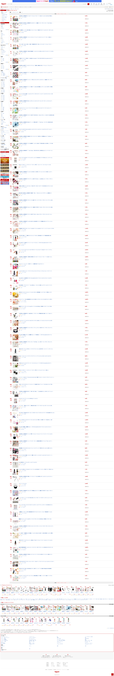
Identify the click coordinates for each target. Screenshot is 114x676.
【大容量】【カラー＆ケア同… (27, 611)
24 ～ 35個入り (3, 73)
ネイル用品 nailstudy (22, 422)
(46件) (27, 625)
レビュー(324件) (24, 477)
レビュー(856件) (24, 59)
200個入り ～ (3, 72)
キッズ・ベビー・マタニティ (61, 599)
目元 (1, 35)
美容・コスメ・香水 (4, 12)
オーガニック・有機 (4, 147)
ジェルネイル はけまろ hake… (36, 592)
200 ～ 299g (2, 97)
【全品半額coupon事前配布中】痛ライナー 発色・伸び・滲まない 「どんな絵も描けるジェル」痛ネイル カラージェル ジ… (36, 391)
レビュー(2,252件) (24, 513)
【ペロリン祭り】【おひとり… (40, 593)
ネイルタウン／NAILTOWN (22, 507)
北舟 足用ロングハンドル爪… (68, 592)
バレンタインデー (3, 122)
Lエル (20, 351)
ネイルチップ (3, 19)
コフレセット (3, 138)
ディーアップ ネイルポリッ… (8, 623)
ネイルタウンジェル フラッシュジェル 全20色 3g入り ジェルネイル (28, 398)
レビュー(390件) (24, 392)
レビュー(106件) (24, 463)
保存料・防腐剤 (3, 144)
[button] (94, 4)
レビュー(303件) (24, 222)
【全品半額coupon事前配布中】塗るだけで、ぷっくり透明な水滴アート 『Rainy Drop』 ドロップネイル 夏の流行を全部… (36, 122)
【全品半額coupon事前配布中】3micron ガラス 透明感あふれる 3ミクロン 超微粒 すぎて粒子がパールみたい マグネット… (36, 490)
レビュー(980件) (24, 45)
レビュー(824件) (24, 286)
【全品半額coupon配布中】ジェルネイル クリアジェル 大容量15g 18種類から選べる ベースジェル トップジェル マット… (36, 65)
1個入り (2, 71)
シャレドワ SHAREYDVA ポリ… (4, 623)
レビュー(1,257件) (24, 293)
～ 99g (2, 94)
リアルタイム (14, 12)
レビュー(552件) (24, 102)
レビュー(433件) (24, 562)
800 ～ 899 (2, 68)
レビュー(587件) (24, 364)
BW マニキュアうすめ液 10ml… (68, 623)
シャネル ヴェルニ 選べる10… (64, 592)
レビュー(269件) (24, 435)
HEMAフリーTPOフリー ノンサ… (73, 592)
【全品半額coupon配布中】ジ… (31, 611)
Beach (20, 358)
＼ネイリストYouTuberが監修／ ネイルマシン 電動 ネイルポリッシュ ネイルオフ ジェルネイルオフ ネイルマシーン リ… (36, 455)
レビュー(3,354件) (24, 534)
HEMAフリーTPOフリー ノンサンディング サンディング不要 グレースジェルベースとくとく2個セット (34, 370)
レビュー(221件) (24, 385)
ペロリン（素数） (3, 134)
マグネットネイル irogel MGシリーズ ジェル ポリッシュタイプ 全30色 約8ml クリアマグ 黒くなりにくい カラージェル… (36, 157)
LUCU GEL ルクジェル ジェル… (18, 592)
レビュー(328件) (24, 229)
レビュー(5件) (23, 314)
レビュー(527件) (24, 130)
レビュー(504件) (24, 399)
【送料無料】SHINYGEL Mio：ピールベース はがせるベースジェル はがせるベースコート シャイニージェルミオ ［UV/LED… (36, 228)
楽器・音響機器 (33, 599)
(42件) (4, 625)
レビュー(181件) (24, 307)
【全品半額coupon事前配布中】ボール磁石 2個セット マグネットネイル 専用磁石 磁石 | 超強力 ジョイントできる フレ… (36, 313)
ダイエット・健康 (5, 599)
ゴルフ (67, 599)
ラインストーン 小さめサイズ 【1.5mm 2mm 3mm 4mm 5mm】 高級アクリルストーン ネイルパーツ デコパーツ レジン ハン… (36, 377)
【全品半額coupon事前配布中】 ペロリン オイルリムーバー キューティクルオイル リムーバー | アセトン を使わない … (35, 37)
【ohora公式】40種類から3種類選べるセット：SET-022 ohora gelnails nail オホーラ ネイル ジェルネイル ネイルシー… (35, 426)
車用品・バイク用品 (48, 599)
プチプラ (21, 188)
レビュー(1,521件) (24, 456)
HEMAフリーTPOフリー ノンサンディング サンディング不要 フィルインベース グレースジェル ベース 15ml (35, 164)
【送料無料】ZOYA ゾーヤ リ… (13, 623)
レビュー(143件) (24, 527)
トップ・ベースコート (5, 16)
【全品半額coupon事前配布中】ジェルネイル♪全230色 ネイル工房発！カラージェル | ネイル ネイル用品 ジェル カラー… (36, 171)
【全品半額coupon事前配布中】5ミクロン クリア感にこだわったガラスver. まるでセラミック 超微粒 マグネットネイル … (36, 79)
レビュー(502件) (24, 428)
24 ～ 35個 (2, 108)
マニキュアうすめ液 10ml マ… (31, 623)
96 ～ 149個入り (3, 74)
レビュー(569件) (24, 357)
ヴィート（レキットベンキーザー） (5, 133)
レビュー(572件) (24, 272)
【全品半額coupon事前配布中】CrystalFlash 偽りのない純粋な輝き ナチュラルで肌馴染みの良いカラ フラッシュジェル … (36, 221)
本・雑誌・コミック (70, 599)
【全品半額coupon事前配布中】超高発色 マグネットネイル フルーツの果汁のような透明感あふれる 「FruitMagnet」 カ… (36, 136)
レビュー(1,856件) (24, 548)
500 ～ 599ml (3, 84)
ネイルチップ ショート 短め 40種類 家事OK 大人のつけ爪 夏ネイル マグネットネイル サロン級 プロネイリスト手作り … (36, 299)
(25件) (23, 625)
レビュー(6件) (23, 180)
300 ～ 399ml (3, 86)
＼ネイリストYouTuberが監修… (50, 611)
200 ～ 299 (2, 67)
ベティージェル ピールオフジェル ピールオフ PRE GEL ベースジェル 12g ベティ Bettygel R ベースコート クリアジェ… (35, 249)
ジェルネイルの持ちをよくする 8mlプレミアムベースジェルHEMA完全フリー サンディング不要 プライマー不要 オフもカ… (36, 469)
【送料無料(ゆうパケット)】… (64, 623)
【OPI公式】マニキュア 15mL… (55, 592)
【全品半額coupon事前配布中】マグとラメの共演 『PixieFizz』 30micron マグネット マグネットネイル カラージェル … (35, 214)
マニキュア (3, 15)
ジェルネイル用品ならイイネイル (23, 450)
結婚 (1, 124)
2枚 (1, 61)
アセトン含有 (3, 141)
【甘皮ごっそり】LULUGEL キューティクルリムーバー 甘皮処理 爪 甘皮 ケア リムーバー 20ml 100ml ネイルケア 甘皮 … (36, 384)
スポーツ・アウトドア (18, 599)
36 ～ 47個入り (3, 75)
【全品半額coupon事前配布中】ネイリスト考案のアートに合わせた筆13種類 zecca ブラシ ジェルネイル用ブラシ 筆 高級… (36, 86)
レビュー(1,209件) (24, 137)
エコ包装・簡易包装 (4, 127)
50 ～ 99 (2, 65)
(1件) (41, 625)
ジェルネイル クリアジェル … (50, 592)
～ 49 (2, 64)
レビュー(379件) (24, 265)
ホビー (36, 599)
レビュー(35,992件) (24, 187)
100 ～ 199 (2, 66)
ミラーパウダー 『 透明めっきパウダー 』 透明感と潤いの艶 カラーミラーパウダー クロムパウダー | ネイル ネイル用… (35, 405)
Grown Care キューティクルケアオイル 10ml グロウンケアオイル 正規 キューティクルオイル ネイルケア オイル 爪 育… (36, 320)
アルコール (2, 145)
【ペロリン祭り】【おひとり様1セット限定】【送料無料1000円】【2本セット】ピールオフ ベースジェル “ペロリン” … (35, 44)
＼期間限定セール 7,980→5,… (82, 592)
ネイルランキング (13, 10)
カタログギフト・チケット (84, 599)
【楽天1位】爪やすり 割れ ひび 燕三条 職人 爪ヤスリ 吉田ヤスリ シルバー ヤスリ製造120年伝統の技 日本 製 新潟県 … (35, 568)
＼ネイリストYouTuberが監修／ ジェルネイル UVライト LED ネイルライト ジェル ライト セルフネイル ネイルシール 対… (36, 93)
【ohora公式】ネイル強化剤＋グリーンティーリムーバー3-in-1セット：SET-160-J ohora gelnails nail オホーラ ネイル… (35, 242)
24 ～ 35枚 (2, 58)
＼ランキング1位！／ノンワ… (59, 592)
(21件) (13, 625)
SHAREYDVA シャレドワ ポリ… (18, 623)
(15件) (9, 625)
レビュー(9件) (23, 215)
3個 (1, 106)
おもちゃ (29, 599)
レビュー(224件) (24, 350)
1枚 (1, 57)
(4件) (32, 625)
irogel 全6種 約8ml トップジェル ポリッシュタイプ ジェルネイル (28, 462)
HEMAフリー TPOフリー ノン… (45, 592)
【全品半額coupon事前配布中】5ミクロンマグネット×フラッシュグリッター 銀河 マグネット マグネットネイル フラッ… (36, 327)
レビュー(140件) (24, 208)
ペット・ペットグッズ (54, 599)
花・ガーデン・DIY (24, 599)
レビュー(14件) (24, 116)
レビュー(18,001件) (24, 378)
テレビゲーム (39, 599)
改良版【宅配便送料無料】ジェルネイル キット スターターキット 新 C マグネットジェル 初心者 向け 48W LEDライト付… (36, 547)
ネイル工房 (21, 18)
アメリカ (2, 28)
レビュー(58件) (24, 520)
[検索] (88, 4)
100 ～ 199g (2, 95)
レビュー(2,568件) (24, 24)
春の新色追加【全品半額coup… (31, 592)
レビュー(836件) (24, 371)
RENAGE (21, 96)
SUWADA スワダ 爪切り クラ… (22, 592)
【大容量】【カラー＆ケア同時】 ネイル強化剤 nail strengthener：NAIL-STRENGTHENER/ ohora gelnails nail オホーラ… (36, 58)
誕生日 (2, 120)
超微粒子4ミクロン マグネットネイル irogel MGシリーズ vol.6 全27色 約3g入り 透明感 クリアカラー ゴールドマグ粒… (35, 306)
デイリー (18, 12)
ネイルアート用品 (4, 17)
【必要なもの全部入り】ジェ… (77, 592)
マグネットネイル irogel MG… (86, 611)
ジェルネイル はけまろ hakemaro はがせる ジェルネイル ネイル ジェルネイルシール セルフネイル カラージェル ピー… (35, 129)
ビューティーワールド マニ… (40, 623)
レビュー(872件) (24, 541)
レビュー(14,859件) (24, 31)
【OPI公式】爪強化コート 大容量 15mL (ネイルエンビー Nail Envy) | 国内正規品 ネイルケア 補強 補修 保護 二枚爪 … (35, 235)
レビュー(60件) (24, 442)
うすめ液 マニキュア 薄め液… (27, 623)
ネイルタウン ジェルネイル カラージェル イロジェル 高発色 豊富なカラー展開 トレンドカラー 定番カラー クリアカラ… (36, 575)
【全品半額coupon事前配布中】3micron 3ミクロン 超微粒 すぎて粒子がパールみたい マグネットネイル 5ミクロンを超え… (36, 207)
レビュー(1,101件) (24, 555)
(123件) (18, 625)
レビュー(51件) (24, 194)
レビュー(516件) (24, 201)
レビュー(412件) (24, 300)
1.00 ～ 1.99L (3, 85)
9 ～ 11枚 (2, 59)
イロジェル (2, 54)
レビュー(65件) (24, 279)
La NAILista (21, 514)
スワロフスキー (3, 52)
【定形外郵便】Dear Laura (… (59, 623)
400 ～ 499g (2, 96)
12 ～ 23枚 (2, 60)
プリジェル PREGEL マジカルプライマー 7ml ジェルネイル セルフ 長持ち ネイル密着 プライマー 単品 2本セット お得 (35, 419)
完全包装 (2, 128)
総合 (2, 11)
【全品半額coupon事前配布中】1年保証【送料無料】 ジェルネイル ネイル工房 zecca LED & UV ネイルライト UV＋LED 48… (36, 51)
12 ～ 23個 (2, 107)
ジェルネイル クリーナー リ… (59, 611)
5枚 (1, 114)
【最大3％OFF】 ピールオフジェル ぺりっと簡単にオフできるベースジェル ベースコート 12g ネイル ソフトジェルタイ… (36, 540)
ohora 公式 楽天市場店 (22, 280)
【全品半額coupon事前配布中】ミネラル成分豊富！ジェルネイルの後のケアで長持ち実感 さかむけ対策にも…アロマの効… (36, 143)
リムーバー (3, 18)
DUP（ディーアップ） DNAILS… (50, 623)
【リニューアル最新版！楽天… (8, 592)
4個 (1, 105)
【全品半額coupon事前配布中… (4, 592)
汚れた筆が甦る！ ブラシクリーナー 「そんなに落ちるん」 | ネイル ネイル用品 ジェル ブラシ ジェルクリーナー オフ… (35, 285)
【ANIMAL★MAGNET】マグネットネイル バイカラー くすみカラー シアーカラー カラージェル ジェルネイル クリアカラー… (37, 561)
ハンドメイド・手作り (4, 78)
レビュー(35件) (24, 123)
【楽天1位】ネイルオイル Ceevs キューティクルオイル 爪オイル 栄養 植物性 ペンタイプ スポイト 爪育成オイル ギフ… (35, 292)
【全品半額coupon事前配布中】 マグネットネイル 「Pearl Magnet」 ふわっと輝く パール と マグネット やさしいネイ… (36, 341)
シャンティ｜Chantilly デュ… (45, 623)
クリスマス (2, 121)
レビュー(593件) (24, 52)
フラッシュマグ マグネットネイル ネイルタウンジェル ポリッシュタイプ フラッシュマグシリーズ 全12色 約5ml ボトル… (36, 504)
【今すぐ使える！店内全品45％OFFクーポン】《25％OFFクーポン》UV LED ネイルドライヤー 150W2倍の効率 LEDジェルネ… (37, 412)
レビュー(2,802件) (24, 17)
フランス (2, 27)
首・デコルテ (3, 34)
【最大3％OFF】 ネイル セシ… (22, 623)
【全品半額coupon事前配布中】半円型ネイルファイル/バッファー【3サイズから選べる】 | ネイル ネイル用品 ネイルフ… (36, 554)
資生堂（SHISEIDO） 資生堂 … (55, 623)
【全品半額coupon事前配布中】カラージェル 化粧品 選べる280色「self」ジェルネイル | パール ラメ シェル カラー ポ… (35, 72)
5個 (1, 104)
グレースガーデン (3, 51)
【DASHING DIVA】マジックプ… (36, 623)
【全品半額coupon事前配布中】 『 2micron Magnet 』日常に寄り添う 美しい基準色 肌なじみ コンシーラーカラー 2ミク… (36, 150)
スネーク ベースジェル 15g (22, 483)
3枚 (1, 116)
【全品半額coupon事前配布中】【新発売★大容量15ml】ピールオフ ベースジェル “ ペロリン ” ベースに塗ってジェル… (35, 256)
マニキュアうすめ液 (4, 14)
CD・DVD (43, 599)
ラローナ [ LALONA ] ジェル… (91, 592)
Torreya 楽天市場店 (22, 32)
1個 (1, 102)
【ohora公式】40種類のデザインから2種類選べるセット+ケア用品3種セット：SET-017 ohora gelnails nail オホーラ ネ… (35, 334)
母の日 (2, 123)
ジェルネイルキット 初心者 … (86, 592)
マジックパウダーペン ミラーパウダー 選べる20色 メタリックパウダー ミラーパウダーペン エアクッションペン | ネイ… (36, 497)
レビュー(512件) (24, 109)
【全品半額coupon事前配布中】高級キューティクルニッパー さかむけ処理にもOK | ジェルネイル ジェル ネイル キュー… (36, 476)
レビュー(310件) (24, 38)
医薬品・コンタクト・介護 (11, 599)
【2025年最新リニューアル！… (13, 611)
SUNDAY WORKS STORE (22, 266)
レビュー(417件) (24, 470)
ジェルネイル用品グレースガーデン (23, 372)
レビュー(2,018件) (24, 66)
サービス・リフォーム (77, 599)
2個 (1, 103)
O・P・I (2, 53)
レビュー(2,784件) (24, 144)
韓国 (1, 26)
